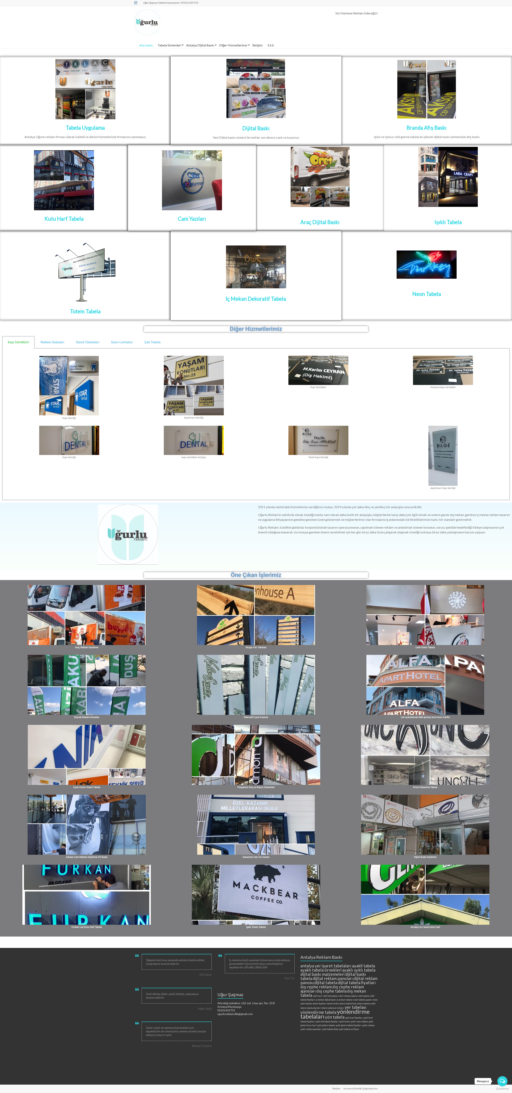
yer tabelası (355, 1007)
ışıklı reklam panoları (310, 1029)
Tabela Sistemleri (169, 45)
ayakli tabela (363, 965)
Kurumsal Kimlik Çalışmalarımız (361, 1088)
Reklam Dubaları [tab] (52, 342)
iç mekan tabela (344, 999)
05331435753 (226, 1010)
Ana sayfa (146, 45)
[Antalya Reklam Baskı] (85, 89)
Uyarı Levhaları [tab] (122, 342)
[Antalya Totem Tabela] (85, 273)
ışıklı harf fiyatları (354, 1017)
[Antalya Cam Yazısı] (192, 180)
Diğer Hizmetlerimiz (233, 45)
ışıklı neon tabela (359, 1021)
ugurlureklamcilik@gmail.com (235, 1014)
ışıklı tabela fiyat (330, 1029)
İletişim (257, 45)
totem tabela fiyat (348, 1003)
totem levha (333, 1003)
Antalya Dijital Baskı (200, 45)
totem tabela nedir (366, 1003)
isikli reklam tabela (347, 996)
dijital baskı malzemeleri (322, 974)
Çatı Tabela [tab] (152, 342)
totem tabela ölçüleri (310, 1008)
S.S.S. (271, 45)
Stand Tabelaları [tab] (87, 342)
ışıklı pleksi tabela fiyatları (349, 1025)
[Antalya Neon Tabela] (426, 264)
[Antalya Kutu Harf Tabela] (64, 180)
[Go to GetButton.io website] (502, 1089)
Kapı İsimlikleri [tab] (18, 342)
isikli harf (317, 996)
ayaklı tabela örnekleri (321, 969)
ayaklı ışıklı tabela (358, 969)
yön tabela (334, 1016)
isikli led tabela (330, 996)
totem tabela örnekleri (333, 1008)
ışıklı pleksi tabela (326, 1025)
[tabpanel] (256, 424)
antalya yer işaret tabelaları (325, 965)
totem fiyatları (319, 1003)
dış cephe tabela (331, 990)
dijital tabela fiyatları (357, 982)
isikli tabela (363, 996)
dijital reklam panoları (333, 978)
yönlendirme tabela (318, 1012)
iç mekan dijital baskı (325, 999)
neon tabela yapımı (362, 999)
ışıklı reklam (368, 1025)
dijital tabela (325, 982)
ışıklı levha (344, 1021)
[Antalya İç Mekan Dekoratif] (256, 248)
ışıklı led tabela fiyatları (327, 1021)
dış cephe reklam (316, 986)
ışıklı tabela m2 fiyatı (349, 1029)
